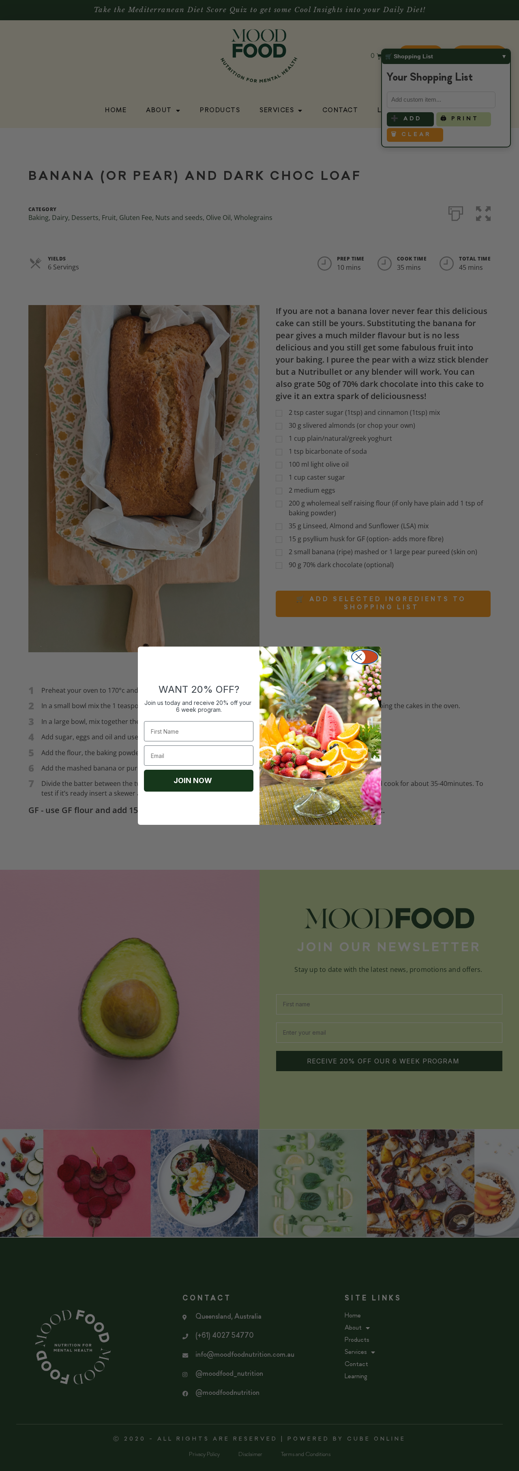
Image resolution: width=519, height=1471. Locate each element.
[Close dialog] (365, 657)
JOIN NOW (193, 780)
